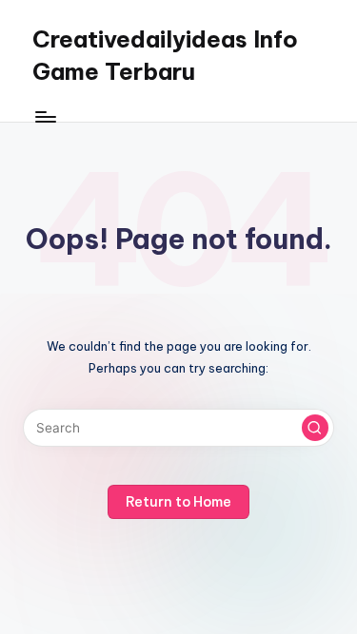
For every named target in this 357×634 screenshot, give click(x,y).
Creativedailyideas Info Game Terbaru (165, 55)
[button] (315, 427)
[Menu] (44, 116)
